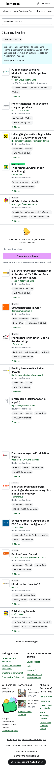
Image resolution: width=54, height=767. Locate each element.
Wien (46, 535)
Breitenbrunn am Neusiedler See (34, 676)
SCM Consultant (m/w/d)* (26, 307)
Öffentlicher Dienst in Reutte (45, 726)
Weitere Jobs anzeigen (27, 641)
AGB (44, 739)
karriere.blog (25, 685)
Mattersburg (29, 595)
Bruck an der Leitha (21, 87)
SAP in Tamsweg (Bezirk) (44, 715)
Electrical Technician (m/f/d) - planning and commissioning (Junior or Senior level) (31, 490)
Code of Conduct (41, 745)
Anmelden (45, 3)
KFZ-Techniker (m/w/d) (24, 201)
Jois (29, 666)
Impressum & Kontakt (32, 739)
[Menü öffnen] (3, 4)
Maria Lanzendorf (20, 318)
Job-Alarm (40, 11)
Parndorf (31, 670)
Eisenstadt (46, 87)
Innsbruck (44, 622)
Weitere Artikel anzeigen (25, 713)
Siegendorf (17, 118)
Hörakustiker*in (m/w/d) (25, 584)
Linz (42, 535)
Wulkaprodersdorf (20, 182)
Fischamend (18, 288)
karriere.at (46, 691)
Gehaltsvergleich (10, 730)
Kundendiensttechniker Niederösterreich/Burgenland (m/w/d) (29, 73)
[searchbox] (27, 21)
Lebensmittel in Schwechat (9, 660)
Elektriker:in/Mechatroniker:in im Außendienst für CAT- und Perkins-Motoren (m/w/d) (31, 274)
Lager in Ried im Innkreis (46, 706)
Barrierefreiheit (25, 745)
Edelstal (16, 467)
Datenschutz (11, 745)
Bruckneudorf (33, 662)
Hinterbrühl (45, 701)
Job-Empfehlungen (23, 11)
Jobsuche (6, 11)
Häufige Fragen (14, 739)
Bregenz (35, 622)
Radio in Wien (46, 697)
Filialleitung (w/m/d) (23, 611)
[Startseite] (14, 3)
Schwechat (18, 33)
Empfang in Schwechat (12, 673)
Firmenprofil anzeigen (14, 60)
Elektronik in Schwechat (13, 677)
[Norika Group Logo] (26, 756)
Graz (26, 535)
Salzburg (26, 622)
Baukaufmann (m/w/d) (24, 554)
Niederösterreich (20, 352)
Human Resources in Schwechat (11, 667)
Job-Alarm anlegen (28, 256)
